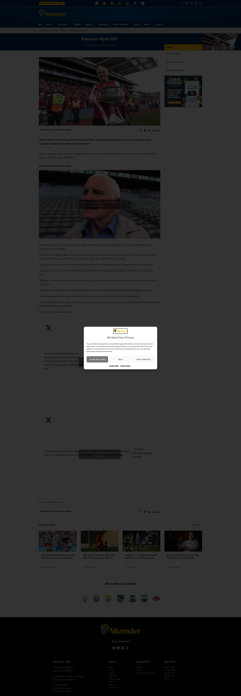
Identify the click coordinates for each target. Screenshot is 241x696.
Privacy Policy (125, 366)
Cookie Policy (114, 366)
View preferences (143, 359)
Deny (120, 359)
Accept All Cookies (97, 359)
